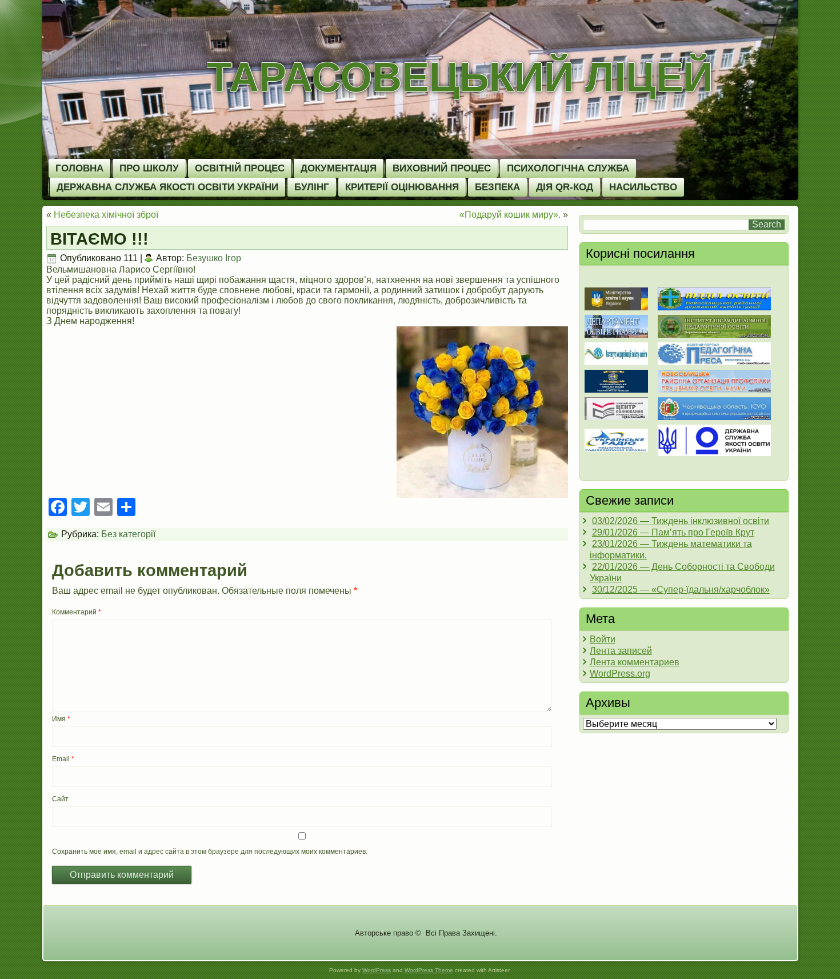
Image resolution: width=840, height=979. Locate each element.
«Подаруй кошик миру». (510, 214)
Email (63, 759)
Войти (602, 639)
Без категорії (128, 534)
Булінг (311, 187)
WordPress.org (620, 673)
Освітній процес (240, 168)
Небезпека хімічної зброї (106, 214)
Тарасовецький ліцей (460, 77)
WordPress (376, 970)
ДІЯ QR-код (564, 187)
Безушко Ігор (213, 258)
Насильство (643, 187)
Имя (61, 719)
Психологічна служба (568, 168)
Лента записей (621, 651)
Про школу (149, 168)
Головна (79, 168)
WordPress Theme (429, 970)
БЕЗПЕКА (497, 187)
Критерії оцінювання (402, 187)
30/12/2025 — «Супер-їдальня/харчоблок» (681, 589)
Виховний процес (442, 168)
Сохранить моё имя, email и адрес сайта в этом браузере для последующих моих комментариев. (209, 852)
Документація (339, 168)
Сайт (60, 799)
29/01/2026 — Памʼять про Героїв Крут (673, 532)
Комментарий (76, 612)
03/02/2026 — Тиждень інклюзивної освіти (680, 521)
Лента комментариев (634, 662)
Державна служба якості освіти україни (167, 187)
